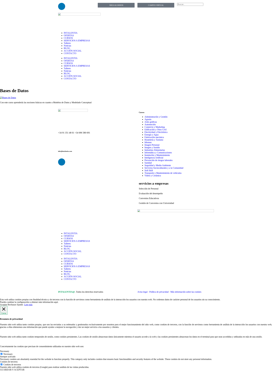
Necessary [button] (4, 351)
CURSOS (68, 38)
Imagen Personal (151, 145)
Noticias (67, 45)
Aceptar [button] (3, 304)
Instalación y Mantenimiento (157, 155)
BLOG (67, 48)
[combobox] (190, 4)
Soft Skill (148, 170)
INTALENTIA (70, 33)
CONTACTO (70, 53)
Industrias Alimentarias (154, 150)
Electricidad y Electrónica (155, 132)
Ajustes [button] (19, 304)
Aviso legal (142, 292)
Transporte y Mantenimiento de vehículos (162, 173)
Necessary (8, 354)
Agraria (147, 119)
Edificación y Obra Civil (155, 129)
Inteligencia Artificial (153, 157)
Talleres (67, 43)
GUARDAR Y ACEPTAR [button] (12, 369)
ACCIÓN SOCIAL (73, 51)
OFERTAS (69, 35)
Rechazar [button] (12, 304)
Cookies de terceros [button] (9, 361)
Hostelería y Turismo (153, 140)
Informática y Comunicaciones (158, 152)
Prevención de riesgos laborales (158, 160)
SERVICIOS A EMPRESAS (77, 40)
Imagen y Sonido (152, 147)
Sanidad (148, 163)
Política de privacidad (159, 292)
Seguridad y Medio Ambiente (157, 165)
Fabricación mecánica (154, 137)
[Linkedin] (61, 6)
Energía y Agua (151, 134)
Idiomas (148, 142)
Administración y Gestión (155, 117)
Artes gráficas (150, 122)
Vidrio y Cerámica (152, 175)
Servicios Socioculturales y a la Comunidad (163, 168)
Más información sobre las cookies (185, 292)
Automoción (150, 124)
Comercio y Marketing (154, 127)
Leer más (28, 304)
